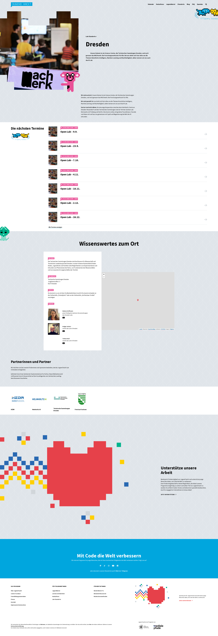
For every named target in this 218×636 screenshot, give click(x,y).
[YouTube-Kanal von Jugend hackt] (113, 566)
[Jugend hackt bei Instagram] (108, 566)
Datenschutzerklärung (17, 626)
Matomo (43, 624)
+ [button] (103, 274)
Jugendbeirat (170, 4)
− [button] (103, 277)
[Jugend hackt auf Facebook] (117, 566)
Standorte (181, 4)
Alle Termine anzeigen (55, 227)
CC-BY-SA (163, 329)
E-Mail (116, 571)
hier (90, 624)
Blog (188, 4)
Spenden (200, 4)
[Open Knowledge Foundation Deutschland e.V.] (144, 627)
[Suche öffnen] (206, 4)
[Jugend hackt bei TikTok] (104, 566)
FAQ (193, 4)
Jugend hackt (22, 5)
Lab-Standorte (91, 36)
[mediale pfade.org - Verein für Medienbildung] (158, 627)
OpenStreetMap (151, 329)
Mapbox (172, 329)
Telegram (125, 571)
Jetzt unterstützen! (168, 494)
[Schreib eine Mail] (64, 318)
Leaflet (140, 329)
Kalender (151, 4)
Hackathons (160, 4)
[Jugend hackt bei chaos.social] (100, 566)
